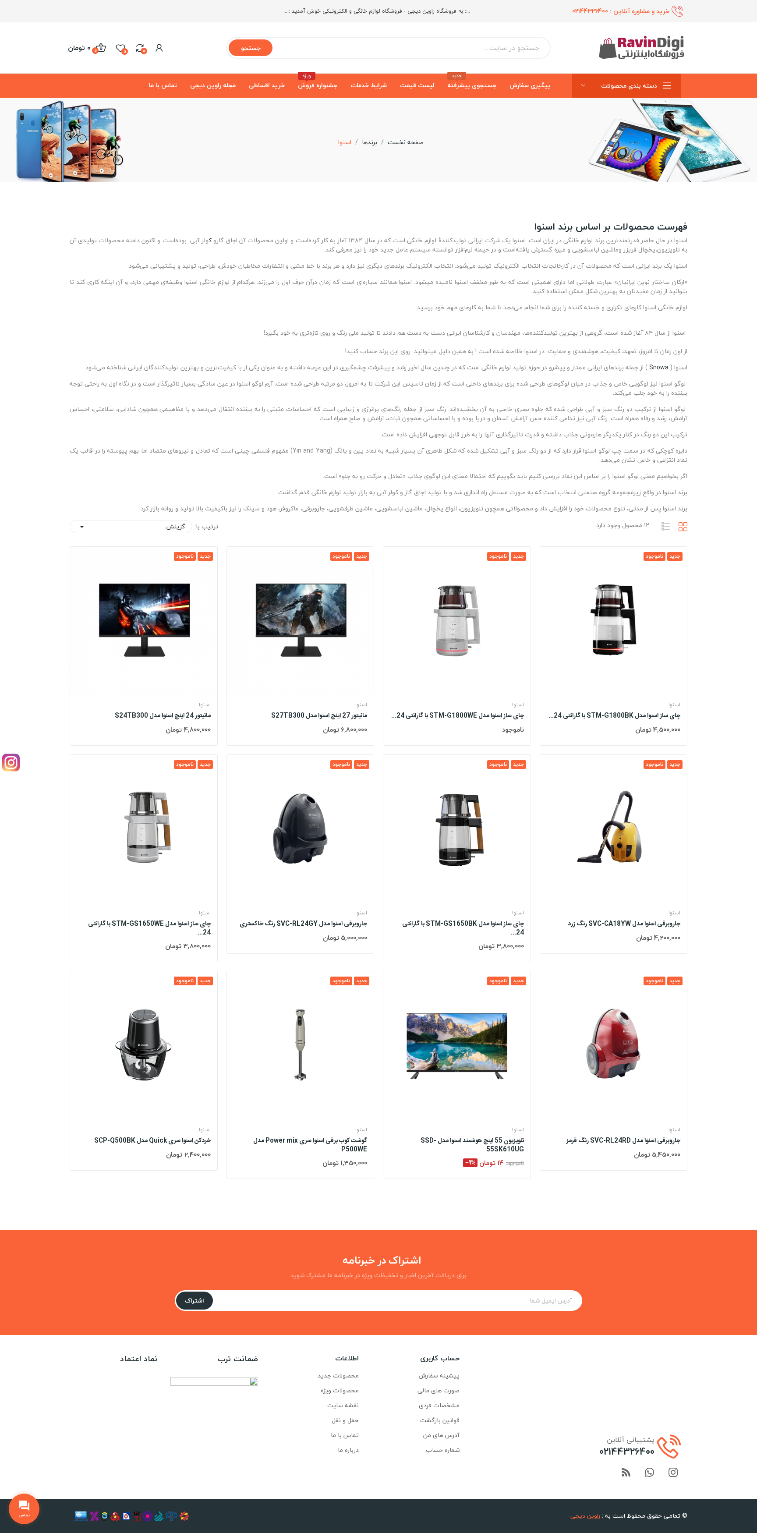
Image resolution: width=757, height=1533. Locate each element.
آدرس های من (441, 1435)
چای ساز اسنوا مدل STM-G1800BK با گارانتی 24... (614, 716)
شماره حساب (443, 1450)
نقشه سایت (343, 1405)
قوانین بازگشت (440, 1420)
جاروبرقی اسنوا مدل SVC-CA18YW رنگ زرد (624, 924)
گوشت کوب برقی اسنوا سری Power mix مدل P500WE (310, 1145)
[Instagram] (11, 763)
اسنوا (674, 705)
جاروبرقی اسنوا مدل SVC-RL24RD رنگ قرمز (623, 1141)
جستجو (251, 47)
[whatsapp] (649, 1473)
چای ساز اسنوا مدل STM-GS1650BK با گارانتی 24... (463, 928)
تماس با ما (345, 1435)
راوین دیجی (585, 1515)
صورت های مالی (438, 1390)
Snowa (659, 367)
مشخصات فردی (439, 1405)
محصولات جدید (338, 1375)
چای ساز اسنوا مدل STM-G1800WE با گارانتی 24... (457, 716)
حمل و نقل (345, 1420)
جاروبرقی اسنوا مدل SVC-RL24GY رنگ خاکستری (303, 924)
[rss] (626, 1473)
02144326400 (590, 11)
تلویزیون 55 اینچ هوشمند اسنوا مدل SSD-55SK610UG (472, 1145)
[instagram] (673, 1473)
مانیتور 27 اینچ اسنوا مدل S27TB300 (319, 716)
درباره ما (348, 1450)
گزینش (131, 526)
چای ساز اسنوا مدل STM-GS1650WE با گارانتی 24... (149, 928)
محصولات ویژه (340, 1390)
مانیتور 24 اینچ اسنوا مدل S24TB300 (163, 716)
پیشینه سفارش (439, 1375)
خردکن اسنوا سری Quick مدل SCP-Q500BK (152, 1141)
